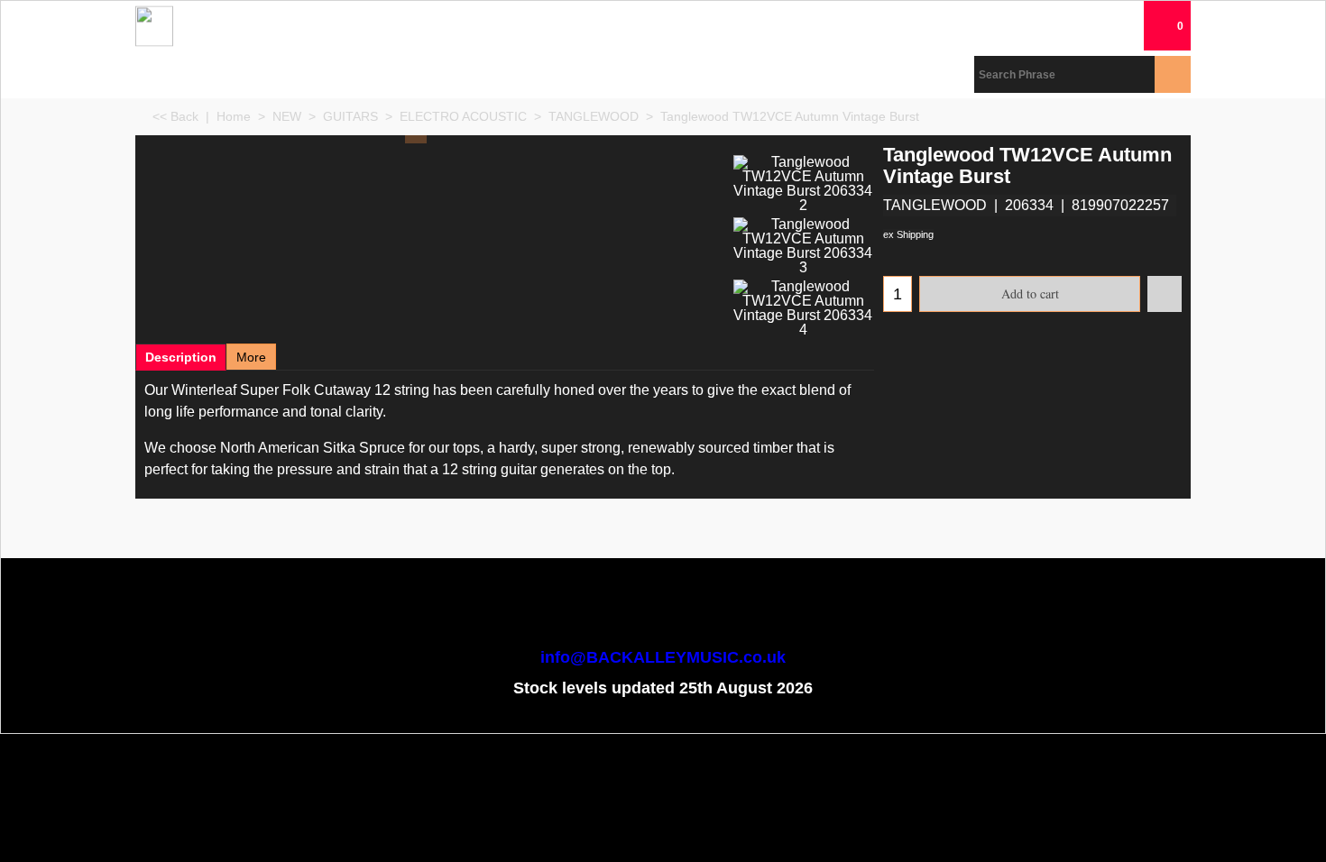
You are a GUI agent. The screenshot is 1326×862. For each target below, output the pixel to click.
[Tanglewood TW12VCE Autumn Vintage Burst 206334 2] (803, 184)
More (251, 357)
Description (180, 357)
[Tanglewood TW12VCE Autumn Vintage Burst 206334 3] (803, 246)
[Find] (1173, 74)
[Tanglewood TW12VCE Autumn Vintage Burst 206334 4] (803, 308)
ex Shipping (908, 234)
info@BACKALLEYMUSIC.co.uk (663, 657)
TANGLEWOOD (935, 205)
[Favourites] (1164, 294)
